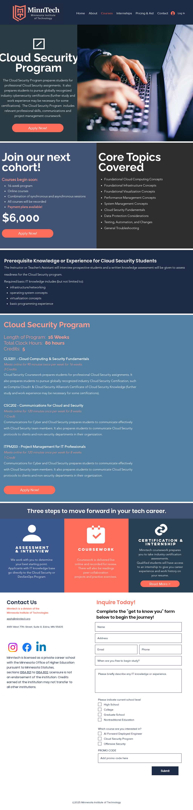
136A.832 (42, 672)
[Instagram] (13, 647)
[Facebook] (27, 647)
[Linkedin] (41, 647)
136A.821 (25, 672)
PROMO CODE (107, 750)
